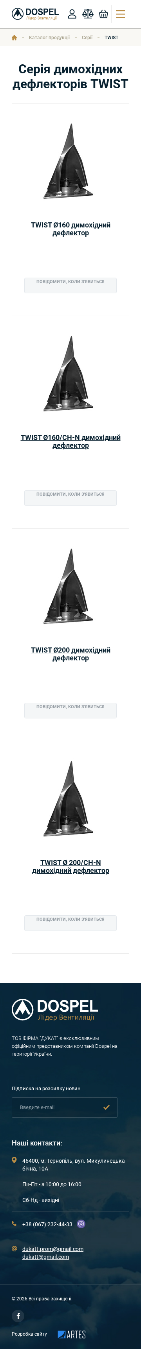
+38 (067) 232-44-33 (47, 1224)
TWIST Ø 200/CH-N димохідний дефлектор (70, 866)
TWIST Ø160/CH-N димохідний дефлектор (71, 441)
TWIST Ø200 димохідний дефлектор (70, 654)
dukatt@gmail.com (45, 1257)
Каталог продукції (49, 37)
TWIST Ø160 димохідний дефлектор (70, 229)
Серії (87, 37)
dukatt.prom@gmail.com (52, 1249)
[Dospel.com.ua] (55, 1019)
